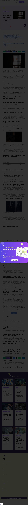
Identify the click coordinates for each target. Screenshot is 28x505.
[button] (26, 243)
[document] (14, 252)
